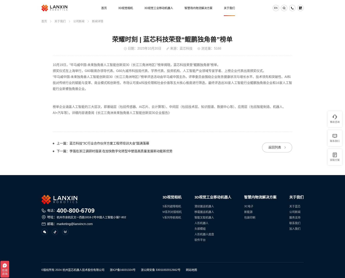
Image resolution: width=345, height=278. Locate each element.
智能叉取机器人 (204, 217)
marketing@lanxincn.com (75, 224)
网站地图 (191, 269)
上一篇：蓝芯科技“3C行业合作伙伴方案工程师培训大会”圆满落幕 (103, 143)
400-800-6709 (76, 210)
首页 (104, 8)
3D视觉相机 (125, 8)
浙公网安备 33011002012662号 (160, 269)
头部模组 (200, 228)
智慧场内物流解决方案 (198, 8)
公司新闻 (78, 21)
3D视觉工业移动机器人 (158, 8)
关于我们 (229, 8)
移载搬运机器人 (204, 211)
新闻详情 (97, 21)
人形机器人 (201, 223)
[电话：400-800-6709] (292, 8)
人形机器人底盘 (204, 234)
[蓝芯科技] (54, 8)
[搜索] (284, 8)
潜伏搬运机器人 (204, 206)
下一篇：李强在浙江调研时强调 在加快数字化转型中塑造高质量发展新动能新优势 (114, 151)
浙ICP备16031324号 (123, 269)
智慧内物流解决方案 (260, 197)
